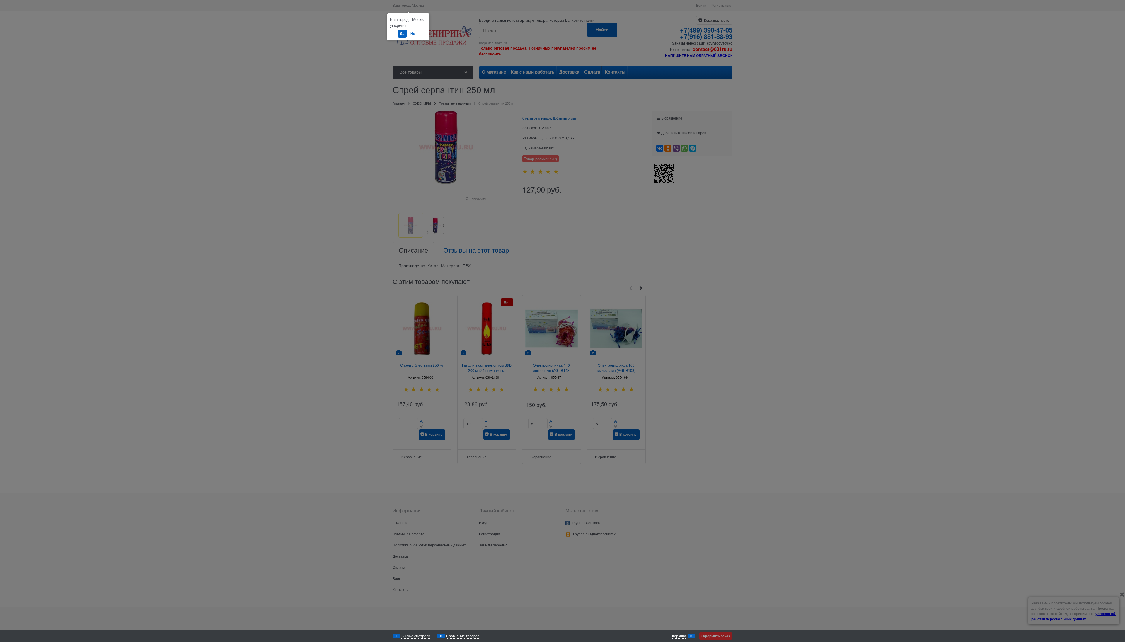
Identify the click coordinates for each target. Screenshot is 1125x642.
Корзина (679, 635)
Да (402, 33)
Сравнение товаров (462, 635)
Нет (413, 33)
